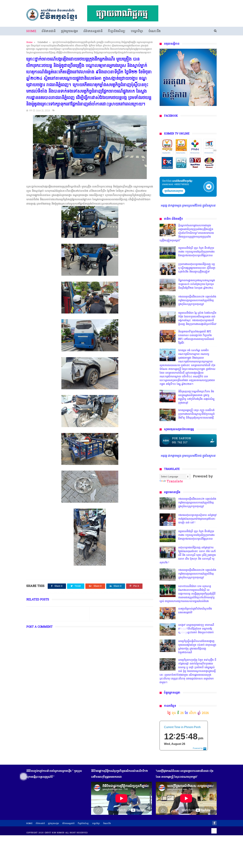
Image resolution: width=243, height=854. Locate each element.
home (29, 823)
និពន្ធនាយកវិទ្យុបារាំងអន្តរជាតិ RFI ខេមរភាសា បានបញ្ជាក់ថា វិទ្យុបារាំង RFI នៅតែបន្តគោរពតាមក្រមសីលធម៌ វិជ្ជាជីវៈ (196, 337)
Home (31, 31)
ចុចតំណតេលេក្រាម (174, 191)
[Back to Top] (214, 830)
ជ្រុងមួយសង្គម (69, 31)
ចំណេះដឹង (155, 31)
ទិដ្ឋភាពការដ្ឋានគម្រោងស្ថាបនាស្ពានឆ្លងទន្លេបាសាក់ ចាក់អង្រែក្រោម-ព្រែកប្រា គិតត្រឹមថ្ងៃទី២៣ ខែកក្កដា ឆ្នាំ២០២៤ (196, 284)
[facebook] (214, 823)
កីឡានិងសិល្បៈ (117, 31)
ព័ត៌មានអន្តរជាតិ (93, 31)
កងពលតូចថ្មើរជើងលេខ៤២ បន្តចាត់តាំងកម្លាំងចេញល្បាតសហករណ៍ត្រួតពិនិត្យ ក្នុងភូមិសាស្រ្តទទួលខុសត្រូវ (197, 300)
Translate (175, 481)
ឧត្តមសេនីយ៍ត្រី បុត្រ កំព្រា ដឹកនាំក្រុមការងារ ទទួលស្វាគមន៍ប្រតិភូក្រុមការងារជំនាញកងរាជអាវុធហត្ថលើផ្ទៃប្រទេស (196, 252)
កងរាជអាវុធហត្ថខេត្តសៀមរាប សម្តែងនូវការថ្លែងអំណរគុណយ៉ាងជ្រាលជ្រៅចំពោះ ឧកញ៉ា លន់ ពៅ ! (197, 519)
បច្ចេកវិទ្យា (137, 31)
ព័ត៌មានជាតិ (49, 31)
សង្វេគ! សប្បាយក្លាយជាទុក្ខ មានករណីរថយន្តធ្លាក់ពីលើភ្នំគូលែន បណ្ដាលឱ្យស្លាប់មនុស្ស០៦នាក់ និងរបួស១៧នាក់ (196, 628)
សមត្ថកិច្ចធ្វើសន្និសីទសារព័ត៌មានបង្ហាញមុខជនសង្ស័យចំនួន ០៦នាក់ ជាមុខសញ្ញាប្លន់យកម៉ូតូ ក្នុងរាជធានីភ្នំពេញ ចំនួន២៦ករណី (197, 646)
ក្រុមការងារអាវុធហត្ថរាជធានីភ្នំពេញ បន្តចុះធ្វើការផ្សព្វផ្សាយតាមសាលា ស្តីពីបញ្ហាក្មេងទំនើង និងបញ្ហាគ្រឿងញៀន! (196, 268)
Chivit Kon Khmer (54, 832)
